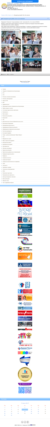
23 (11, 413)
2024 (6, 15)
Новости (4, 74)
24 (18, 413)
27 (38, 413)
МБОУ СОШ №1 (15, 3)
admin (12, 74)
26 (31, 413)
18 (24, 411)
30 (11, 415)
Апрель (9, 15)
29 (4, 415)
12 (31, 409)
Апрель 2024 (25, 403)
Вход (28, 82)
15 (4, 411)
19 (31, 411)
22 (4, 413)
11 (12, 15)
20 (38, 411)
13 (38, 409)
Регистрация (23, 82)
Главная (2, 15)
